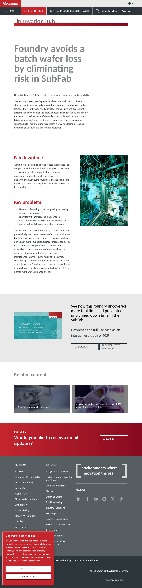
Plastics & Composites (57, 518)
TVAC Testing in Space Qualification (56, 543)
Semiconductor (53, 530)
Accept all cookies (28, 569)
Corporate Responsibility (27, 477)
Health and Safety (24, 482)
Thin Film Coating (54, 535)
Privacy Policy (22, 510)
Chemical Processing (56, 485)
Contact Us (21, 493)
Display (49, 491)
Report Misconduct (25, 515)
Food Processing (54, 502)
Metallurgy (51, 513)
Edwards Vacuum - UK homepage (10, 3)
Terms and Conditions (26, 499)
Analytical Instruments (57, 471)
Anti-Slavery (21, 504)
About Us (20, 488)
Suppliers (19, 521)
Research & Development (58, 524)
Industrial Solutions (55, 507)
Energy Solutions (54, 496)
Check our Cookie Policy (29, 560)
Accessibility (21, 527)
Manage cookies (114, 579)
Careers (19, 471)
